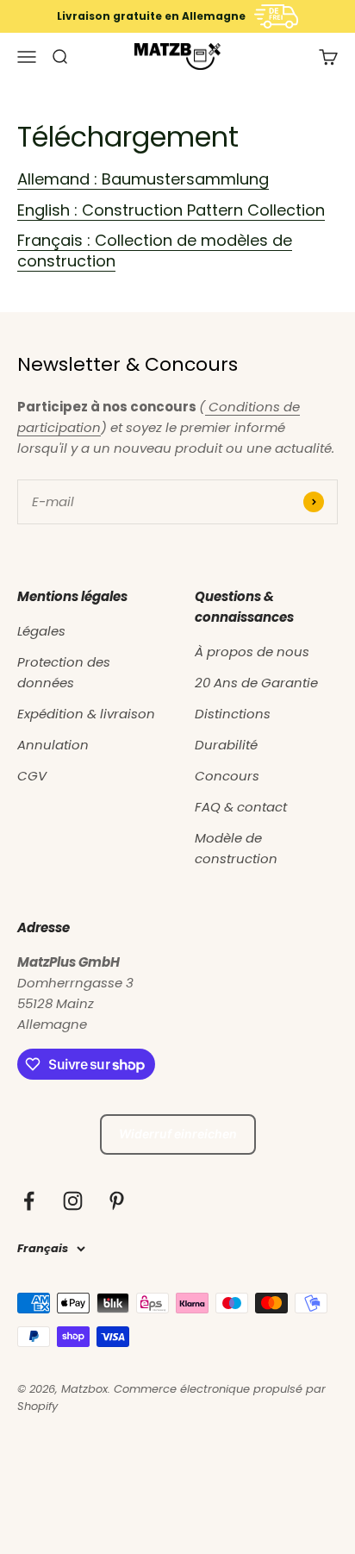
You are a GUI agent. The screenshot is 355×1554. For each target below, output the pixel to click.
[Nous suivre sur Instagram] (72, 1200)
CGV (32, 776)
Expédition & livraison (86, 714)
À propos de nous (252, 651)
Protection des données (63, 672)
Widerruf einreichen (178, 1133)
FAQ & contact (241, 807)
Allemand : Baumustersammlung (143, 179)
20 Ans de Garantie (256, 683)
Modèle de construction (236, 848)
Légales (41, 631)
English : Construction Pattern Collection (171, 210)
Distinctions (233, 714)
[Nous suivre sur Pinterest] (116, 1200)
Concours (227, 776)
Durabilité (226, 745)
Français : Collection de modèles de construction (154, 250)
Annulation (53, 745)
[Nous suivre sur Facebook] (28, 1200)
